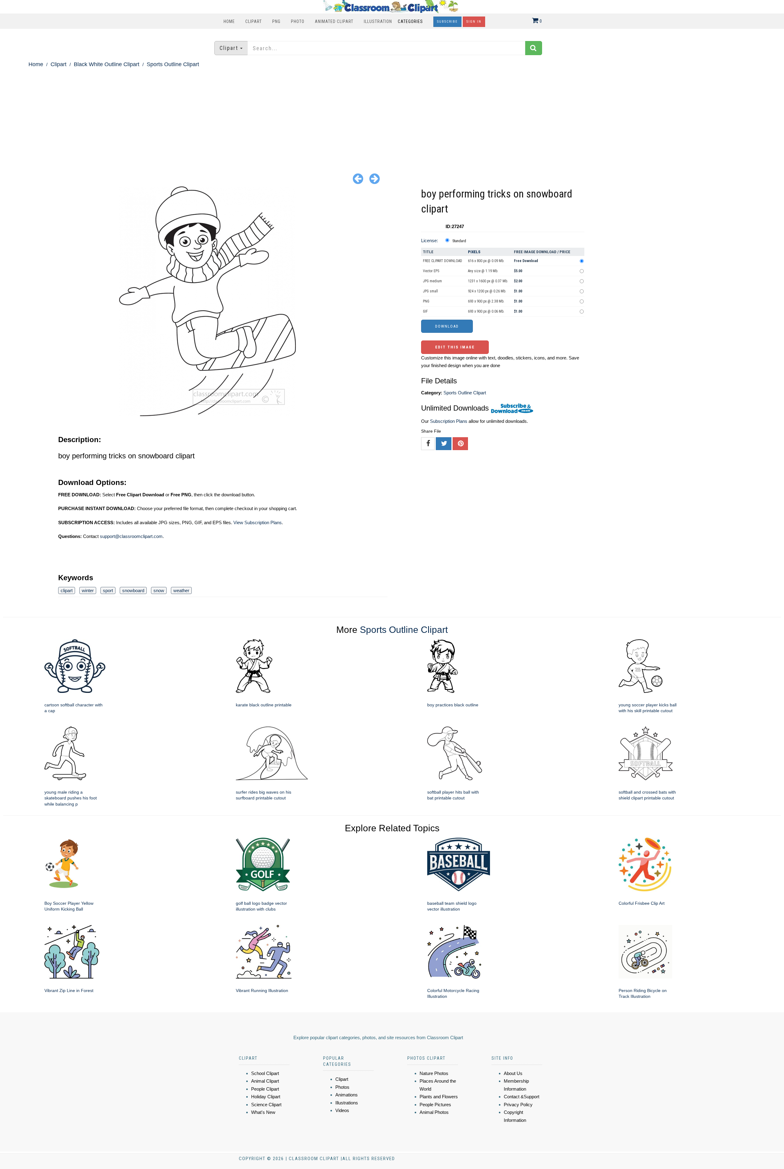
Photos (342, 1087)
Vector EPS (431, 271)
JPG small (430, 291)
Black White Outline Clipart (106, 64)
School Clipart (265, 1073)
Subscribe (447, 22)
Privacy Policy (518, 1104)
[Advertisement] (392, 115)
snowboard (133, 590)
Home (229, 21)
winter (88, 590)
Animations (346, 1094)
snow (158, 590)
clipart (67, 590)
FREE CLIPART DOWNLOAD (442, 261)
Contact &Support (521, 1096)
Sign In (473, 22)
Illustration (378, 21)
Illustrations (346, 1102)
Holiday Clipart (265, 1096)
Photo (297, 21)
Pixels (474, 252)
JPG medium (432, 281)
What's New (263, 1112)
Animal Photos (434, 1112)
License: (429, 240)
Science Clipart (266, 1104)
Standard (459, 241)
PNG (276, 21)
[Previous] (358, 178)
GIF (425, 311)
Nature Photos (434, 1073)
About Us (513, 1073)
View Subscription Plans (257, 522)
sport (108, 590)
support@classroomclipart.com (131, 536)
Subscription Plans (448, 421)
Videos (342, 1110)
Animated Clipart (334, 21)
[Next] (374, 178)
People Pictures (435, 1104)
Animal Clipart (265, 1081)
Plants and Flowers (439, 1096)
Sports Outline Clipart (173, 64)
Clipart (253, 21)
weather (181, 590)
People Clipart (265, 1089)
